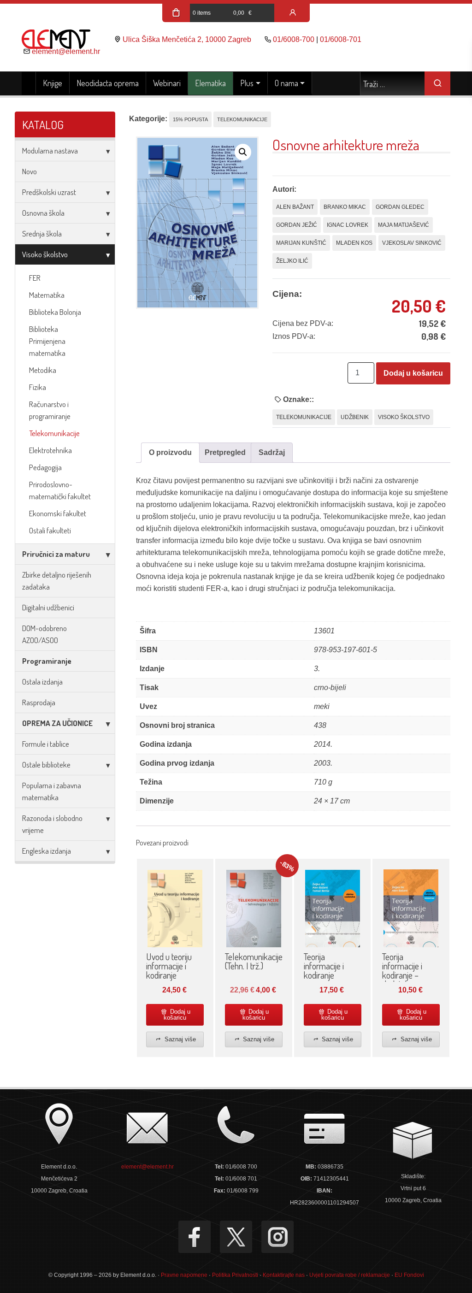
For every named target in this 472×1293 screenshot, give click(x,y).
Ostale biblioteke (46, 764)
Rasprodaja (38, 702)
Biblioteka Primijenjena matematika (47, 341)
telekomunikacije (303, 417)
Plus (247, 83)
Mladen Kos (354, 243)
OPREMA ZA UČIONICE (57, 723)
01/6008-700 (293, 39)
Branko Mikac (345, 207)
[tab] (170, 453)
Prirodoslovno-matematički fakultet (60, 490)
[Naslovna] (29, 83)
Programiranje (46, 661)
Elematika (210, 83)
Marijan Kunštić (301, 243)
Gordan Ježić (296, 225)
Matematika (47, 295)
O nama (286, 83)
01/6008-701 (340, 39)
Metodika (42, 370)
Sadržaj (272, 452)
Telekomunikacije (54, 433)
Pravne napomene (184, 1275)
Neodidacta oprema (108, 83)
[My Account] (293, 13)
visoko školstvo (404, 417)
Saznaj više (179, 1039)
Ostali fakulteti (50, 530)
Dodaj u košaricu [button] (177, 1014)
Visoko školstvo (45, 254)
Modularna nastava (50, 150)
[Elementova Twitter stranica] (236, 1237)
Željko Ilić (292, 261)
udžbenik (355, 417)
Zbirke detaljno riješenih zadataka (56, 580)
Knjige (52, 83)
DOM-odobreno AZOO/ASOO (44, 634)
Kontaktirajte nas (284, 1275)
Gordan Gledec (400, 207)
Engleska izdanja (46, 851)
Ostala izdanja (42, 681)
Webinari (167, 83)
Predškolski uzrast (49, 192)
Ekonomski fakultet (57, 513)
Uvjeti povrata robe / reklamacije (349, 1275)
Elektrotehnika (50, 450)
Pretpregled (225, 452)
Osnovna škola (43, 213)
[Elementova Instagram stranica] (277, 1237)
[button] (243, 152)
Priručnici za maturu (56, 554)
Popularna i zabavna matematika (51, 791)
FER (35, 278)
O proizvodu (170, 452)
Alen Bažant (295, 207)
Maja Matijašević (403, 225)
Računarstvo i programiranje (50, 410)
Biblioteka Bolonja (55, 312)
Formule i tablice (45, 744)
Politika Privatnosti (235, 1275)
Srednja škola (42, 233)
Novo (29, 171)
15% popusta (190, 119)
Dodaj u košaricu (413, 373)
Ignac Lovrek (347, 225)
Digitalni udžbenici (48, 607)
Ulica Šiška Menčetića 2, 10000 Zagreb (187, 39)
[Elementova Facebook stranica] (194, 1237)
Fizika (37, 387)
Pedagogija (45, 467)
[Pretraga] (437, 83)
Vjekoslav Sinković (412, 243)
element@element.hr (66, 51)
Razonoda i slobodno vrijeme (52, 824)
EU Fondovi (409, 1275)
